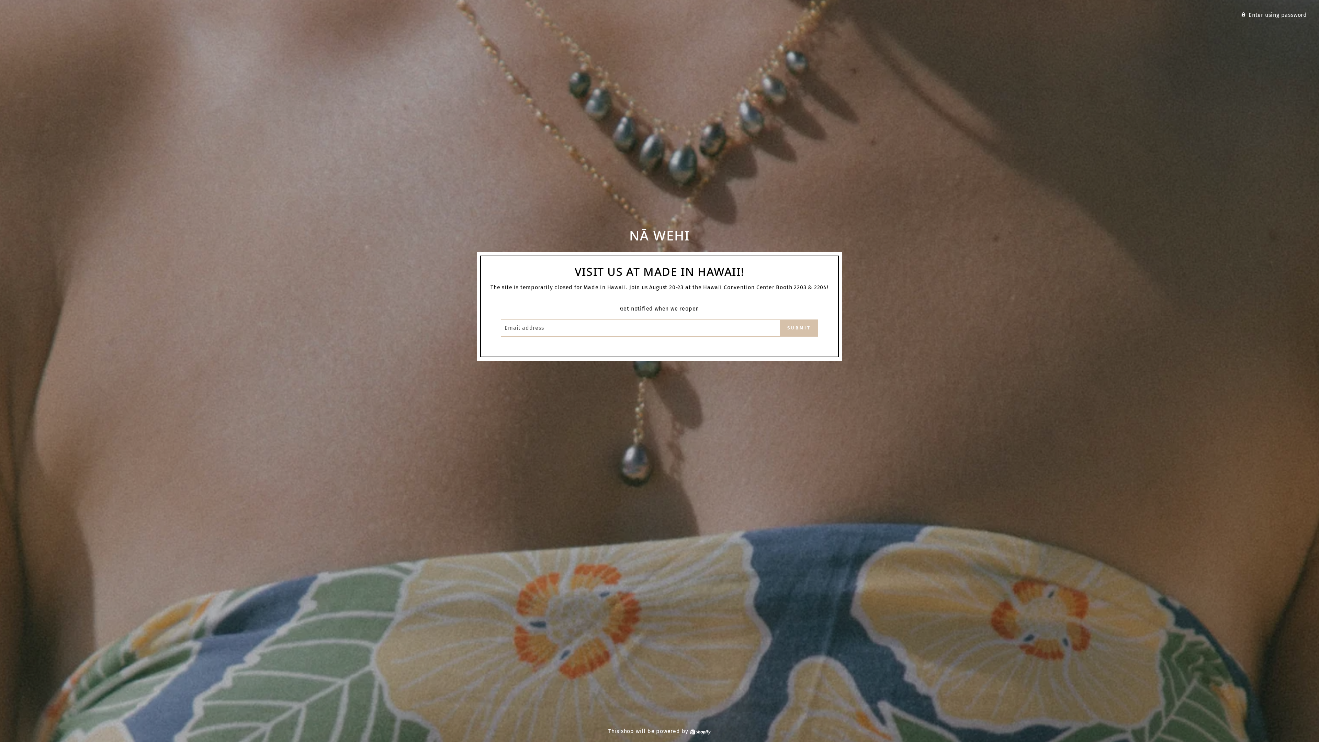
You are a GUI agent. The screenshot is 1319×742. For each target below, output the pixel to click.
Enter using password (1278, 15)
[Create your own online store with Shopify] (700, 731)
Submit (799, 327)
